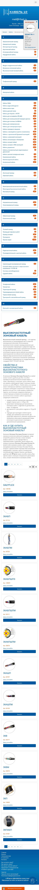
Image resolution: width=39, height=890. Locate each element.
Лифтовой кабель (8, 175)
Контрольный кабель (9, 162)
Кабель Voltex (7, 103)
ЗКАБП (6, 516)
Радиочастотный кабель (10, 250)
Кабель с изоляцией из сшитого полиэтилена (16, 132)
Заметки (3, 872)
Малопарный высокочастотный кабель (14, 189)
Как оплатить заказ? (7, 862)
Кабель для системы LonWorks (12, 121)
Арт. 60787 (6, 677)
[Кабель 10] (15, 15)
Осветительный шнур (9, 218)
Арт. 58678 (6, 645)
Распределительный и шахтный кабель (14, 253)
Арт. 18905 (6, 802)
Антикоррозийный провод (10, 52)
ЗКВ (5, 735)
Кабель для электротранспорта (12, 126)
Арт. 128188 (6, 489)
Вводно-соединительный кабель (12, 65)
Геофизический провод (10, 81)
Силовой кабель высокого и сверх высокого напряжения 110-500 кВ (16, 267)
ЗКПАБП (7, 829)
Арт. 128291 (6, 583)
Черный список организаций (9, 874)
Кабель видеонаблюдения (10, 106)
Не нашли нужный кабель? (9, 866)
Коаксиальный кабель (9, 157)
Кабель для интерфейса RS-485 (12, 116)
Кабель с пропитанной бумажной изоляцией (16, 134)
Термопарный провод (9, 289)
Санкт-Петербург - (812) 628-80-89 (19, 25)
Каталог (5, 32)
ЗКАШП (7, 672)
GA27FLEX (8, 484)
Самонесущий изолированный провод (14, 264)
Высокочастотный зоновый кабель (13, 71)
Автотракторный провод (10, 47)
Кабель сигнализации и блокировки (13, 139)
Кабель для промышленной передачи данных (16, 119)
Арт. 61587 (6, 834)
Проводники (6, 237)
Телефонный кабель (9, 284)
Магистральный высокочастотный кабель (15, 186)
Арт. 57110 (6, 520)
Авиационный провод (9, 44)
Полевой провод (8, 229)
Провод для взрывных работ (11, 232)
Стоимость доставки (7, 869)
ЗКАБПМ (7, 547)
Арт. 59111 (6, 614)
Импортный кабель (8, 92)
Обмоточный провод (9, 216)
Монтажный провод (8, 191)
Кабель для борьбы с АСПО (11, 113)
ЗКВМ (6, 767)
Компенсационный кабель (10, 159)
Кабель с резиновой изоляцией (12, 137)
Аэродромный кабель (9, 54)
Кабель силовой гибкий (10, 142)
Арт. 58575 (6, 771)
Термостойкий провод (9, 295)
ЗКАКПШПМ (9, 641)
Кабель (11, 32)
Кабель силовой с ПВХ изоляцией (13, 145)
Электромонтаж (6, 856)
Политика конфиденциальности (10, 876)
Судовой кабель (7, 273)
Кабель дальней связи (9, 111)
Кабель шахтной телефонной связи (13, 154)
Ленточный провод (8, 173)
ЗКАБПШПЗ (9, 578)
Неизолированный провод (10, 205)
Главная (3, 852)
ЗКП (5, 798)
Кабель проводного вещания (11, 129)
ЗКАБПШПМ (9, 610)
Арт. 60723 (6, 551)
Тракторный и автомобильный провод (14, 297)
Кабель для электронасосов (11, 124)
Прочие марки (7, 240)
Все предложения (30, 47)
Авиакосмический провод (10, 41)
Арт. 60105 (6, 708)
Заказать (19, 495)
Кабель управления (9, 147)
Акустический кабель (9, 49)
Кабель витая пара (8, 108)
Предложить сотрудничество (9, 867)
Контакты (4, 859)
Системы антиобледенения (11, 271)
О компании (5, 858)
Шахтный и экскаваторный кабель (13, 308)
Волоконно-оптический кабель (12, 68)
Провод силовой (8, 234)
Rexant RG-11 (29, 34)
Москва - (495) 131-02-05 (19, 23)
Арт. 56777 (6, 740)
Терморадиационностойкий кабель (13, 292)
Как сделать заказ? (7, 864)
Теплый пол (6, 287)
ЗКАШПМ (8, 704)
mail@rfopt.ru (19, 19)
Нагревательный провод (10, 202)
